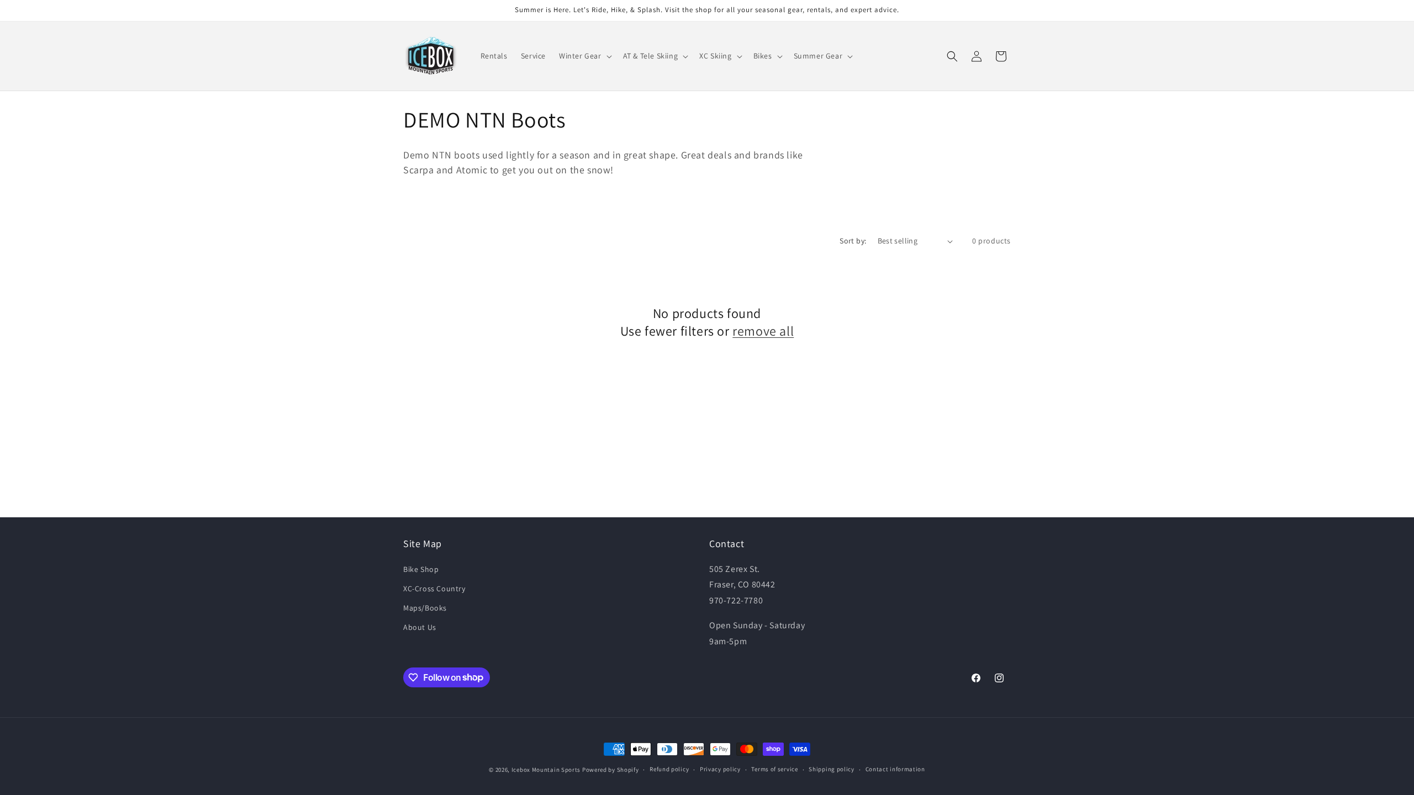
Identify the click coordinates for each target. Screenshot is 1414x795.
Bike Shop (421, 569)
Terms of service (774, 769)
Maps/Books (425, 608)
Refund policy (669, 769)
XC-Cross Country (434, 588)
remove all (763, 331)
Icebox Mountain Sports (546, 769)
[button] (584, 55)
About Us (419, 627)
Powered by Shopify (610, 769)
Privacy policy (720, 769)
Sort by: (853, 241)
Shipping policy (831, 769)
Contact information (895, 769)
